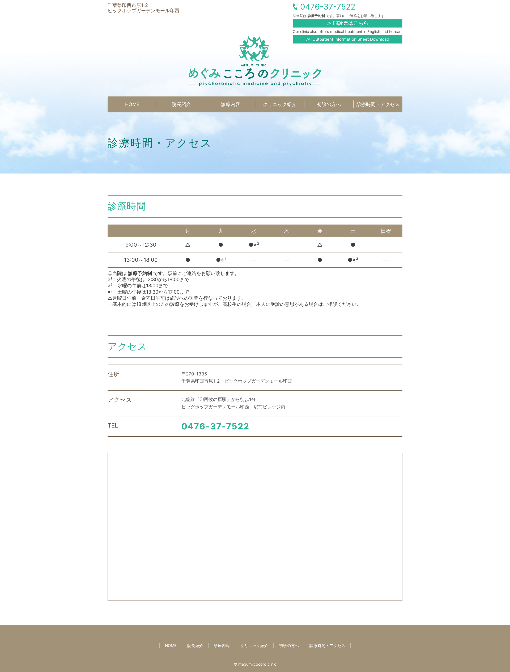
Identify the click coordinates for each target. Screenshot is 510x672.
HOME (132, 104)
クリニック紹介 (279, 104)
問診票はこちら (350, 23)
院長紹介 (181, 104)
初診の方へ (329, 104)
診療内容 (230, 104)
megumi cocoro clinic (257, 664)
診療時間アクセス (378, 104)
